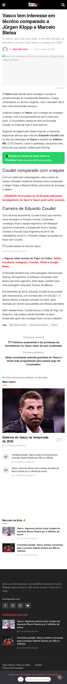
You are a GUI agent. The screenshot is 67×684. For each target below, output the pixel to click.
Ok (20, 679)
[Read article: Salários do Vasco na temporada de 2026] (33, 410)
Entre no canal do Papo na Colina (34, 160)
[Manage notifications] (59, 677)
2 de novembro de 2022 (44, 49)
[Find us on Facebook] (5, 605)
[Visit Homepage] (33, 5)
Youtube (33, 262)
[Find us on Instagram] (20, 605)
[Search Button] (63, 4)
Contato (38, 664)
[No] (63, 677)
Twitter (57, 258)
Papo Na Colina (20, 49)
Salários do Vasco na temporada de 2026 (25, 439)
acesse (15, 377)
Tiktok (43, 262)
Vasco (54, 324)
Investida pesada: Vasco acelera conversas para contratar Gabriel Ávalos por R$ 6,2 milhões (34, 456)
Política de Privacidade (12, 667)
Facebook (8, 262)
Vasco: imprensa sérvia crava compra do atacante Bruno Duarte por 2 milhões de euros (35, 469)
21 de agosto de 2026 (28, 538)
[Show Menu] (3, 4)
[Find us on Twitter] (13, 605)
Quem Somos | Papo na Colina (16, 664)
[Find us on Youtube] (28, 605)
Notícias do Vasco (39, 324)
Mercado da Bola (18, 324)
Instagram (21, 262)
